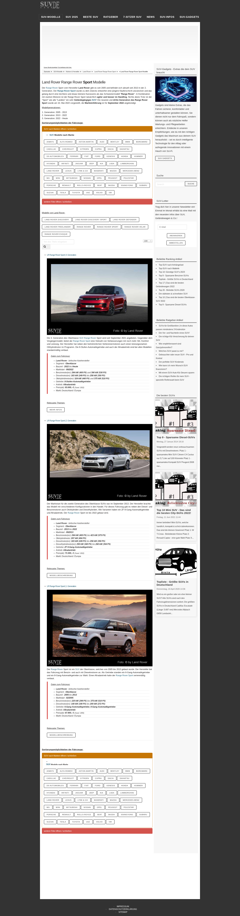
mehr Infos (56, 410)
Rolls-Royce (84, 185)
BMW (127, 142)
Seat (99, 185)
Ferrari (74, 156)
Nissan (87, 178)
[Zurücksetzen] (48, 246)
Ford (97, 156)
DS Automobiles (55, 156)
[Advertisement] (119, 43)
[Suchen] (44, 246)
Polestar (129, 178)
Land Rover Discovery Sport (91, 220)
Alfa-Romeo (66, 142)
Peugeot (113, 178)
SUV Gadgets (165, 158)
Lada (111, 164)
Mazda (113, 171)
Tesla (63, 193)
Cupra (98, 149)
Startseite (47, 72)
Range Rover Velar (135, 227)
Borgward (141, 142)
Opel (99, 178)
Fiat (86, 156)
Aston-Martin (86, 142)
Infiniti (65, 164)
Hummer (138, 156)
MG (48, 178)
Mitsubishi (72, 178)
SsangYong (127, 185)
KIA (101, 164)
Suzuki (50, 193)
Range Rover (52, 88)
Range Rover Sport (66, 91)
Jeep (91, 164)
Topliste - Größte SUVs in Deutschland (172, 583)
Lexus (68, 171)
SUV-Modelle (58, 72)
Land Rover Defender (124, 220)
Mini (58, 178)
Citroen (84, 149)
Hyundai (51, 164)
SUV (94, 100)
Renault (66, 185)
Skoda (111, 185)
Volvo (99, 193)
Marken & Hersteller (72, 72)
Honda (124, 156)
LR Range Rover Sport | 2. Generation (61, 421)
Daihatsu (124, 149)
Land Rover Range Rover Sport (105, 72)
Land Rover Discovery (57, 220)
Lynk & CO (83, 171)
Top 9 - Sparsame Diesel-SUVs (176, 437)
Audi (102, 142)
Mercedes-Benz (131, 171)
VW (110, 193)
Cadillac (51, 149)
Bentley (114, 142)
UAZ (88, 193)
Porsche (51, 185)
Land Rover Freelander (58, 227)
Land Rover (87, 72)
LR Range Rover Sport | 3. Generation (61, 255)
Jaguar (79, 164)
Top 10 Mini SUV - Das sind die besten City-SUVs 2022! (174, 511)
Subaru (143, 185)
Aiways (50, 142)
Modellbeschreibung (61, 575)
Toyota (76, 193)
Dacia (111, 149)
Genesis (110, 156)
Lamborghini (127, 164)
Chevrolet (68, 149)
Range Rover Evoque (56, 234)
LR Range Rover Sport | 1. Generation (61, 586)
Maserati (99, 171)
